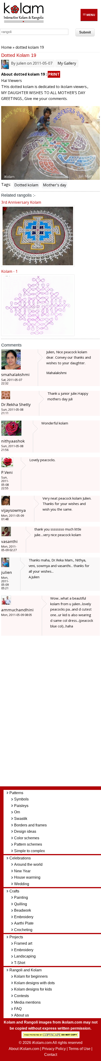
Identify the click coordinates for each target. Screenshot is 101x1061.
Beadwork (22, 910)
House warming (27, 877)
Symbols (21, 799)
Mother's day (54, 185)
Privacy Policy (54, 1049)
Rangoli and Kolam (25, 970)
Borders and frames (30, 825)
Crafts (14, 891)
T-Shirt (19, 963)
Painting (21, 897)
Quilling (20, 904)
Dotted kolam (26, 185)
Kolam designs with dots (34, 983)
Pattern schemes (28, 844)
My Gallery (67, 63)
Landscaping (25, 956)
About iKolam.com (24, 1049)
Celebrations (20, 858)
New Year (22, 871)
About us (21, 1015)
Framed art (23, 943)
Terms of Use (79, 1049)
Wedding (21, 884)
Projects (16, 937)
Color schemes (26, 838)
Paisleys (21, 806)
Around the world (28, 864)
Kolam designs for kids (33, 989)
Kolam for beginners (31, 976)
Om (17, 812)
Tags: (6, 184)
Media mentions (27, 1002)
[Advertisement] (54, 713)
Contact (50, 1055)
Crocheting (23, 930)
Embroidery (23, 917)
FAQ (18, 1009)
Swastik (20, 819)
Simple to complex (29, 851)
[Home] (23, 21)
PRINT (54, 74)
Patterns (16, 793)
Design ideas (25, 831)
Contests (21, 996)
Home (6, 47)
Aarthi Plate (24, 923)
